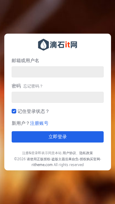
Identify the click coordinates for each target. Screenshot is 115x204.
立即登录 (57, 136)
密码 (27, 86)
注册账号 (39, 123)
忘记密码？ (33, 86)
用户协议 (69, 152)
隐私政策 (86, 152)
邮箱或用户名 (25, 60)
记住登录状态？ (33, 111)
